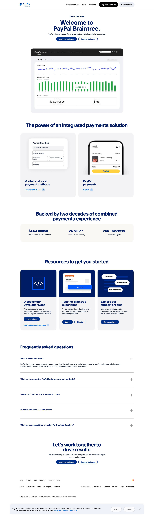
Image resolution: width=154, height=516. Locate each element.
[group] (48, 165)
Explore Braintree (88, 39)
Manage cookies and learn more (65, 510)
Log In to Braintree (66, 39)
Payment (32, 190)
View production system (35, 325)
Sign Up (80, 322)
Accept (116, 509)
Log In (67, 322)
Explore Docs (32, 319)
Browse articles (110, 322)
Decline (129, 509)
